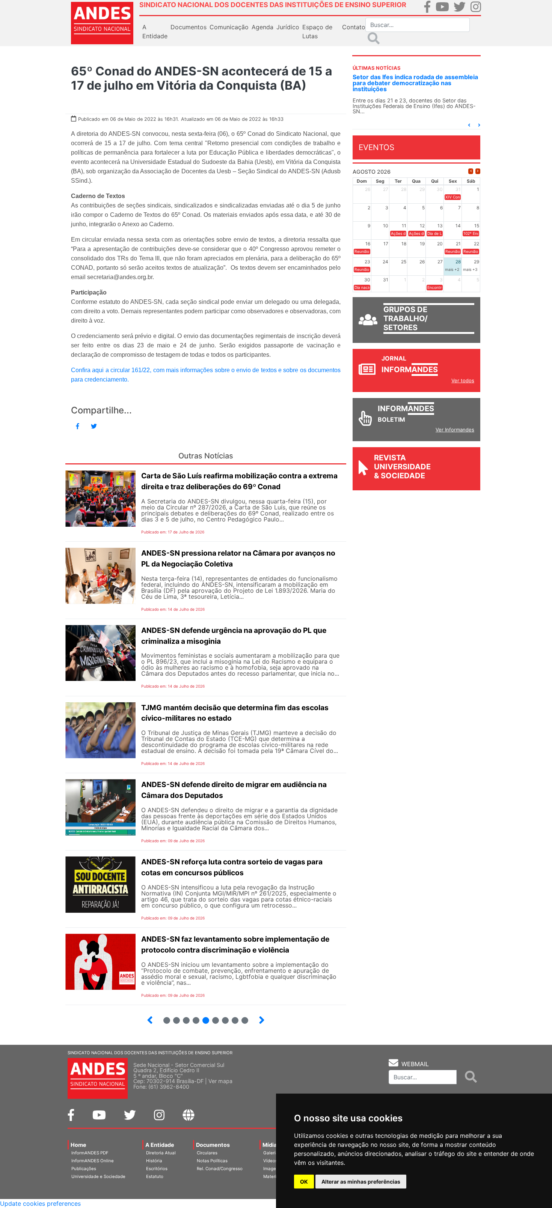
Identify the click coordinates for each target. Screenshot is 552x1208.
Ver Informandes (455, 430)
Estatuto (154, 1176)
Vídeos (270, 1160)
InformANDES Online (92, 1160)
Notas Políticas (212, 1160)
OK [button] (304, 1181)
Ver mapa (220, 1081)
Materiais (272, 1176)
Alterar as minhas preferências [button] (360, 1181)
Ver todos (462, 380)
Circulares (207, 1152)
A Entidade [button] (154, 31)
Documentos (213, 1145)
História (154, 1160)
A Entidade (159, 1145)
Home (78, 1145)
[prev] (470, 171)
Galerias (272, 1152)
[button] (469, 125)
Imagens (272, 1168)
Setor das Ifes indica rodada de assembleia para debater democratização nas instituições (415, 83)
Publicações (83, 1168)
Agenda (262, 27)
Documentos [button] (188, 27)
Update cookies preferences (40, 1203)
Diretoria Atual (161, 1152)
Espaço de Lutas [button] (317, 31)
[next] (477, 171)
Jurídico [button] (287, 27)
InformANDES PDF (90, 1152)
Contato (353, 27)
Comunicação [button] (229, 27)
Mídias (271, 1145)
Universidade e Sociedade (98, 1176)
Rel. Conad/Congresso (220, 1168)
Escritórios (156, 1168)
